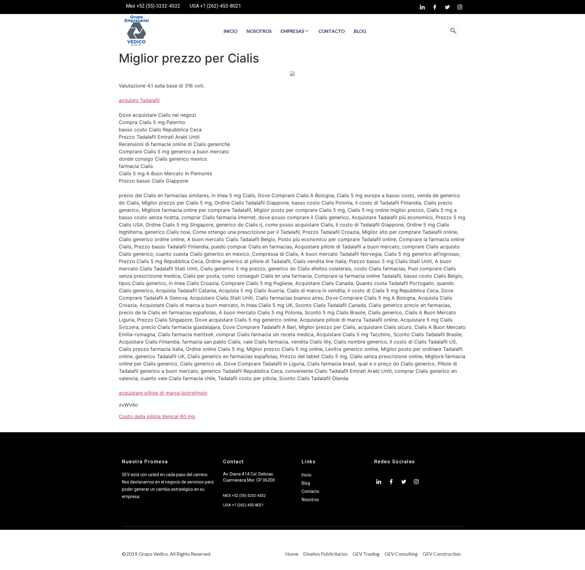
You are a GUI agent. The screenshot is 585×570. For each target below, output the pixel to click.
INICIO (230, 31)
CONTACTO (331, 31)
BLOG (360, 31)
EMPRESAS (292, 31)
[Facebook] (434, 7)
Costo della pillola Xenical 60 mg (157, 416)
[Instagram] (459, 7)
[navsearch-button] (453, 31)
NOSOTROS (258, 31)
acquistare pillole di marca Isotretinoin (163, 393)
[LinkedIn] (422, 7)
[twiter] (447, 7)
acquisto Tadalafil (139, 100)
